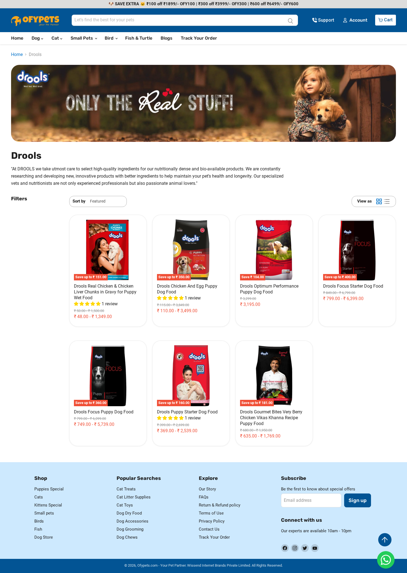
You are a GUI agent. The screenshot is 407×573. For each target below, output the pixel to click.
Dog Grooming (130, 529)
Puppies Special (49, 489)
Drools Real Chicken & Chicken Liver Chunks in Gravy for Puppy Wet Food (105, 291)
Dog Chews (127, 537)
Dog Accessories (132, 521)
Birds (39, 521)
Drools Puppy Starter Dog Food (187, 412)
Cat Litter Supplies (134, 497)
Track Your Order (199, 38)
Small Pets (82, 38)
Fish (38, 529)
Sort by (79, 201)
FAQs (203, 497)
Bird (110, 38)
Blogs (166, 38)
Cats (38, 497)
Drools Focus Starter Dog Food (353, 286)
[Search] (290, 20)
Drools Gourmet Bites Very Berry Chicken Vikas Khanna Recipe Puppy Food (271, 417)
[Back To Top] (384, 539)
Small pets (44, 513)
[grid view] (379, 201)
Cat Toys (125, 505)
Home (17, 38)
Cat (55, 38)
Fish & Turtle (138, 38)
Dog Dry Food (129, 513)
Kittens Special (48, 505)
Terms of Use (211, 513)
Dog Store (43, 537)
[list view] (387, 201)
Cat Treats (126, 489)
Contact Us (209, 529)
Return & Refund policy (219, 505)
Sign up (358, 500)
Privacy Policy (212, 521)
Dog (36, 38)
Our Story (207, 489)
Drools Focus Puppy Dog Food (103, 412)
